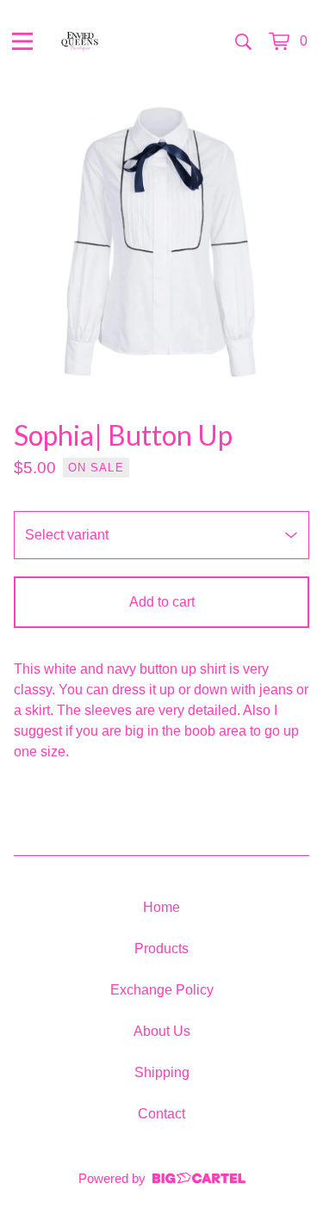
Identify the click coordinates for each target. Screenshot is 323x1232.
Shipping (161, 1072)
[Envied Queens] (80, 41)
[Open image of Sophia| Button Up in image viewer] (161, 240)
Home (161, 907)
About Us (162, 1031)
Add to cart (162, 601)
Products (161, 948)
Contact (161, 1113)
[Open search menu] (243, 41)
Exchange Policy (162, 990)
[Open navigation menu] (22, 41)
